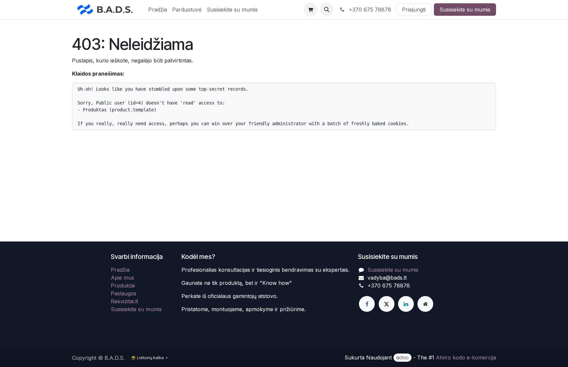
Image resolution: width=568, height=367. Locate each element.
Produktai (123, 285)
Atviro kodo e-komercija (466, 357)
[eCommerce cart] (310, 9)
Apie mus (122, 277)
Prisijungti (414, 9)
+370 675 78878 (369, 9)
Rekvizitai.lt (124, 301)
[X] (386, 304)
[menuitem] (158, 9)
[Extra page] (425, 304)
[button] (327, 9)
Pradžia (120, 269)
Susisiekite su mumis (464, 9)
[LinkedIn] (406, 304)
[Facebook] (367, 304)
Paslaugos (123, 293)
